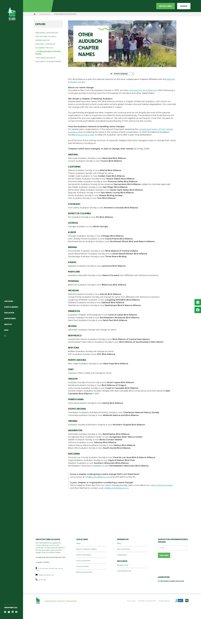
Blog (119, 543)
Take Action (9, 313)
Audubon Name (44, 14)
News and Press (123, 549)
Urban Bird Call (10, 607)
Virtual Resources (124, 571)
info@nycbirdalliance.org (97, 477)
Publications (122, 555)
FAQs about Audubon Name (48, 61)
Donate (183, 6)
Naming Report (42, 40)
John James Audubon (45, 57)
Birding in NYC (122, 565)
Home (35, 14)
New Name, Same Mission (46, 33)
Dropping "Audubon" (45, 44)
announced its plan (85, 135)
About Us (8, 324)
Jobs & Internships (83, 555)
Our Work (8, 301)
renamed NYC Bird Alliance (142, 90)
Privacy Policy (131, 601)
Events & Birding (11, 307)
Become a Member (84, 572)
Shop (6, 330)
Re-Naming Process (44, 48)
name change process (161, 485)
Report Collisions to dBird (86, 549)
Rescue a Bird (165, 6)
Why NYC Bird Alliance (45, 36)
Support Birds (10, 318)
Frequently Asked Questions (172, 581)
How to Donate (82, 566)
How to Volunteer (83, 561)
